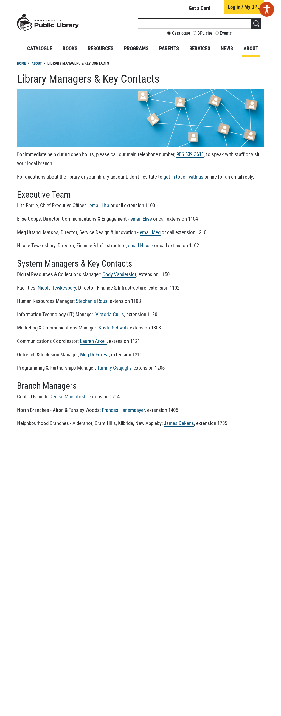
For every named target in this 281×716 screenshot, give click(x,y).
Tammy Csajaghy (114, 368)
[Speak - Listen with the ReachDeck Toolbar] (266, 9)
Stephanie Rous (92, 301)
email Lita (99, 205)
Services (199, 48)
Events (226, 33)
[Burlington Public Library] (48, 24)
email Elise (141, 219)
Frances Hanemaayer (123, 410)
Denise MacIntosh (67, 396)
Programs (136, 48)
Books (70, 48)
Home (21, 63)
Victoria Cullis (109, 314)
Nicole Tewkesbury (57, 288)
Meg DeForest (94, 354)
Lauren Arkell (93, 341)
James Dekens (179, 423)
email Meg (150, 232)
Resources (100, 48)
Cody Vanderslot (119, 274)
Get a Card (199, 8)
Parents (169, 48)
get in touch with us (183, 177)
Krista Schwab (113, 327)
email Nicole (140, 245)
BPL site (205, 33)
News (227, 48)
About (250, 48)
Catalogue (181, 33)
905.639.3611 (190, 154)
